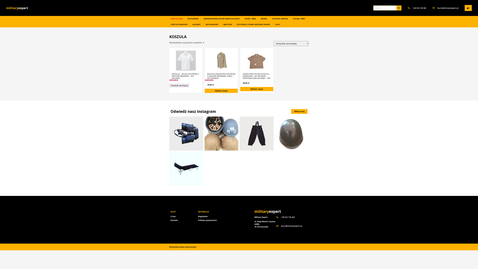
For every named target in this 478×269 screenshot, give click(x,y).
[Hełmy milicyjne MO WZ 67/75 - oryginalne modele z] (222, 134)
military (17, 8)
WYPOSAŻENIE (193, 19)
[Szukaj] (398, 8)
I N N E (277, 24)
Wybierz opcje (221, 91)
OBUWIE (264, 19)
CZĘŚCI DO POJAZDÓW (179, 24)
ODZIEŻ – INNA (250, 19)
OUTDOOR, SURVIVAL (280, 19)
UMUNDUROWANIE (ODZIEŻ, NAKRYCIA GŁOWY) (222, 19)
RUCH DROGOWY (212, 24)
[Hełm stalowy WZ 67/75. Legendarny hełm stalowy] (292, 134)
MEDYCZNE (227, 24)
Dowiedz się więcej (179, 85)
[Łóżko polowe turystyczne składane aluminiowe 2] (186, 169)
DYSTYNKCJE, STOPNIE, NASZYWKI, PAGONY (253, 24)
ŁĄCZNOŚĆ (196, 24)
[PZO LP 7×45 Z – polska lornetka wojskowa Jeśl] (186, 134)
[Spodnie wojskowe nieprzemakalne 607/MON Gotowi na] (257, 134)
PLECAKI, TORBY (299, 19)
